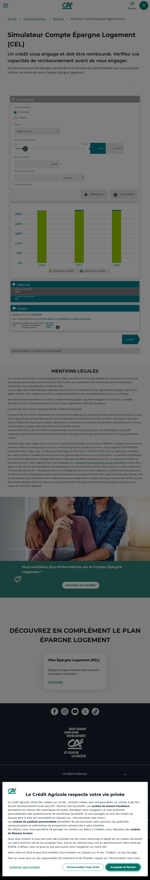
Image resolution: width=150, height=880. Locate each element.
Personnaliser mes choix (83, 867)
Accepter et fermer (123, 867)
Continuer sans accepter (24, 867)
